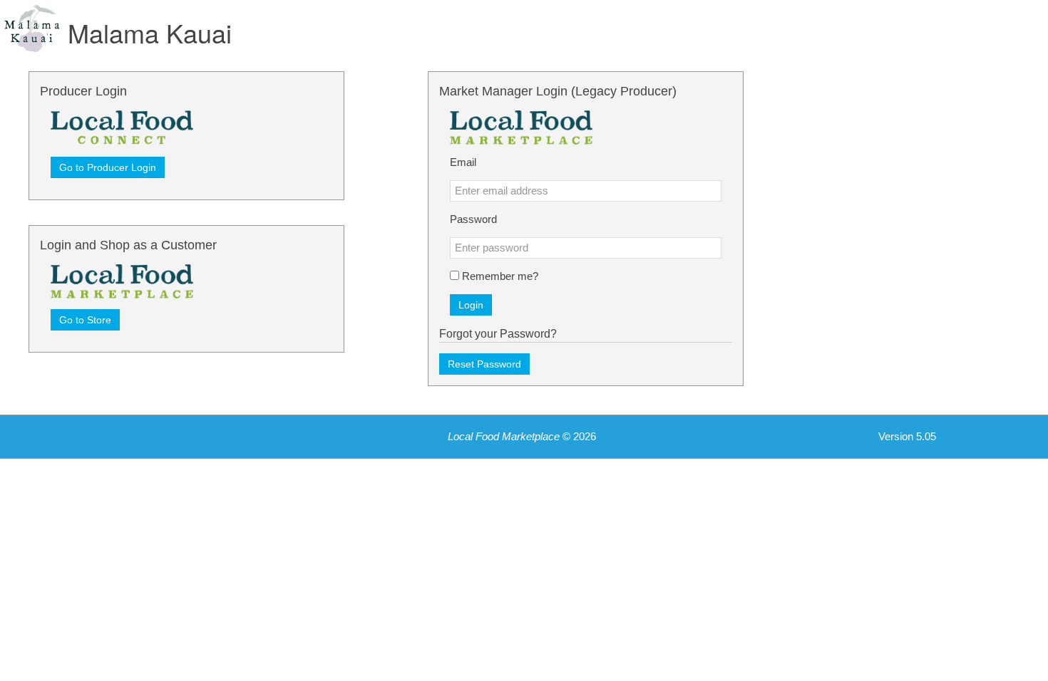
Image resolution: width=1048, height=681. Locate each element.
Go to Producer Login (107, 167)
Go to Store (85, 320)
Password (473, 219)
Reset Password (484, 364)
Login (470, 305)
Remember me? (500, 276)
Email (463, 162)
